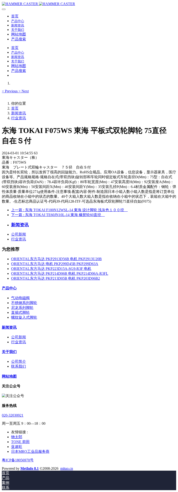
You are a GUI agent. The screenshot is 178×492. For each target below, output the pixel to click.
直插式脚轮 (20, 312)
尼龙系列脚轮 (22, 308)
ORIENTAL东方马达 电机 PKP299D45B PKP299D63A (54, 264)
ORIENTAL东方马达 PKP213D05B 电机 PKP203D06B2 (55, 278)
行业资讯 (18, 118)
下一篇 (58, 215)
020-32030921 (12, 415)
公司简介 (18, 361)
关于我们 (9, 352)
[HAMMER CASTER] (89, 4)
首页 (15, 16)
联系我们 (18, 366)
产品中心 (9, 288)
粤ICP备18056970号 (18, 460)
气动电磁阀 (20, 298)
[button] (10, 91)
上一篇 (69, 210)
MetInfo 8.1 (29, 468)
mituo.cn (66, 468)
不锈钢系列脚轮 (24, 303)
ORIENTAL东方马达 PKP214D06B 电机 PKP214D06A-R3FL (59, 273)
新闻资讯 (18, 113)
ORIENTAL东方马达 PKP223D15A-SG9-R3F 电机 (51, 269)
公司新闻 (18, 234)
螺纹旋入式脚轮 (24, 317)
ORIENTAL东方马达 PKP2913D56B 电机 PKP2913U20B (56, 259)
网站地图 (9, 376)
